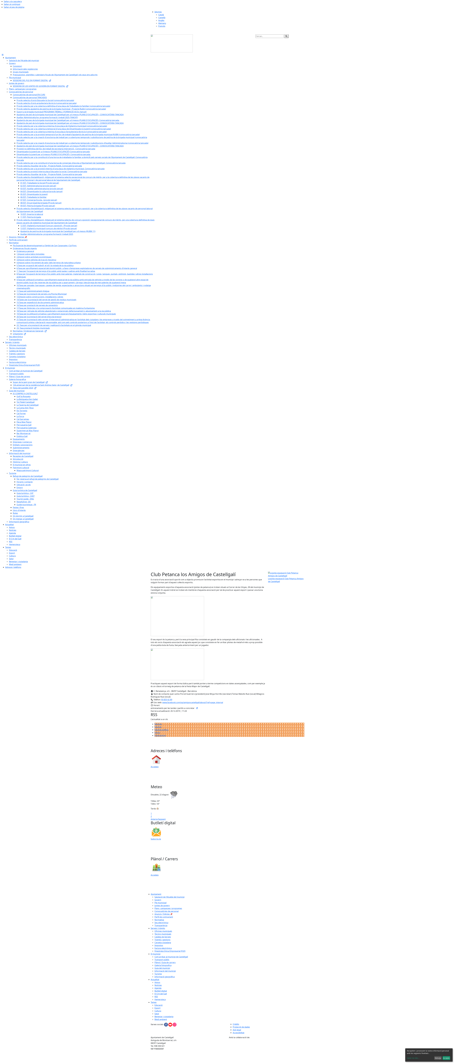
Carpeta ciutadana (163, 942)
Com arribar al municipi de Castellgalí (171, 956)
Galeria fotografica (163, 965)
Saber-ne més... (413, 1058)
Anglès (161, 20)
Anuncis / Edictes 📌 (164, 914)
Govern (158, 900)
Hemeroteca (160, 999)
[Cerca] (286, 36)
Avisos (157, 732)
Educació (159, 1005)
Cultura (158, 1011)
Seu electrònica (161, 922)
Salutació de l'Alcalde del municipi (169, 897)
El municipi (155, 954)
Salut (157, 1013)
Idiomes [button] (158, 12)
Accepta (446, 1058)
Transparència (161, 925)
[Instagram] (174, 1024)
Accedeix (155, 766)
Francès (161, 26)
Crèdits (236, 1024)
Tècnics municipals (163, 934)
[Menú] (2, 54)
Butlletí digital (161, 991)
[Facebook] (166, 1024)
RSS (156, 996)
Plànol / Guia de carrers (165, 962)
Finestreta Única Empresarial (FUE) (170, 951)
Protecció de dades (241, 1027)
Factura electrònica (163, 948)
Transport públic (162, 959)
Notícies (158, 724)
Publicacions (160, 735)
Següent (162, 819)
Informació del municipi (165, 971)
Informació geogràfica (165, 976)
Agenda (158, 727)
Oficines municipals (163, 931)
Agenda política (161, 729)
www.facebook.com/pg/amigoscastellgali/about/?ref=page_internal (192, 702)
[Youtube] (170, 1024)
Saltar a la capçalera (13, 1)
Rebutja (438, 1058)
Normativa (159, 919)
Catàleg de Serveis (163, 937)
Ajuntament (156, 894)
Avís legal (237, 1030)
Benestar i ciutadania (164, 1016)
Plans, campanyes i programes (168, 908)
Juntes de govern (162, 905)
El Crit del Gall (161, 993)
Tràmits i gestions (162, 939)
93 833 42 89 (166, 699)
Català (161, 14)
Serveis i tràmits (158, 928)
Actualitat (155, 979)
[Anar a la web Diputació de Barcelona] (266, 1051)
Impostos (159, 945)
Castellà (161, 17)
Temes (154, 1002)
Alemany (162, 23)
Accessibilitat (238, 1032)
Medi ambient (161, 1019)
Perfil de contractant (164, 917)
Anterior (154, 819)
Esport (157, 1008)
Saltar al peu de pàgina (14, 7)
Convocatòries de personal (167, 911)
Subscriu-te (156, 839)
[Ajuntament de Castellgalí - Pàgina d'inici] (172, 43)
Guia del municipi (162, 968)
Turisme (158, 974)
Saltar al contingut (12, 4)
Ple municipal (160, 902)
